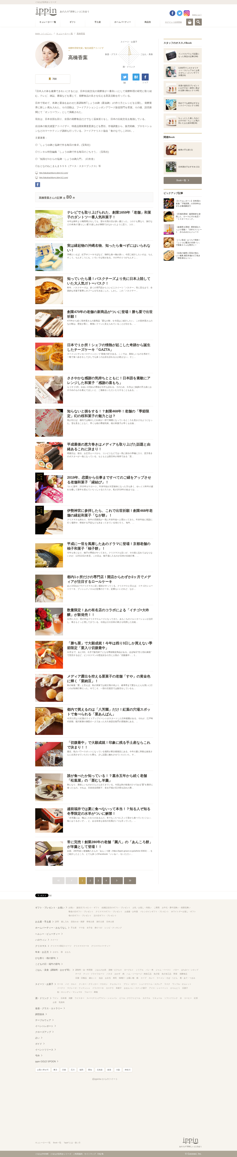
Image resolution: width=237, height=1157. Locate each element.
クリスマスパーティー (100, 946)
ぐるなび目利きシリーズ (60, 1154)
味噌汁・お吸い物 (126, 978)
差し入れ (65, 922)
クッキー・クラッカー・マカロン (93, 984)
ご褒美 (157, 907)
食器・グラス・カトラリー (48, 1008)
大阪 (118, 1070)
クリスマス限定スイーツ (60, 946)
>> (130, 880)
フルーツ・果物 (91, 992)
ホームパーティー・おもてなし (51, 927)
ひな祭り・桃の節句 (45, 958)
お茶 (55, 1002)
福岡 (81, 1070)
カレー (151, 978)
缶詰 (101, 978)
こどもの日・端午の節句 (47, 964)
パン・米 (149, 970)
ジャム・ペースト (163, 970)
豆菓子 (185, 988)
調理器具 (39, 1014)
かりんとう (175, 988)
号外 (37, 1055)
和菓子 (119, 988)
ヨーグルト (129, 970)
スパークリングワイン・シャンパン (102, 998)
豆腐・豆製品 (81, 978)
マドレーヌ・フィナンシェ (78, 988)
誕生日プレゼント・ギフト (88, 907)
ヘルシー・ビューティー (47, 934)
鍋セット (93, 978)
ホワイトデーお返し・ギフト (183, 911)
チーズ (78, 974)
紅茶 (196, 998)
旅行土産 (100, 922)
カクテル (146, 998)
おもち (68, 952)
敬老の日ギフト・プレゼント (81, 911)
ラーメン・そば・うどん (167, 978)
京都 (64, 1070)
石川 (73, 1070)
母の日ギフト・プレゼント (80, 915)
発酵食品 (183, 974)
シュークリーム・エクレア (150, 984)
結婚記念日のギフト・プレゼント (116, 907)
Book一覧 (57, 1143)
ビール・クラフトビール (129, 998)
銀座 (109, 1070)
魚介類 (156, 974)
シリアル (139, 970)
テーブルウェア (43, 1020)
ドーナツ (61, 988)
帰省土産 (90, 922)
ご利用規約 (78, 1154)
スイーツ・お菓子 (44, 984)
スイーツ (54, 940)
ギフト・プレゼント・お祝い (50, 907)
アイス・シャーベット (158, 988)
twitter (180, 13)
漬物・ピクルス (115, 970)
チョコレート (115, 984)
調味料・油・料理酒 (83, 970)
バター (176, 970)
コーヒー (188, 998)
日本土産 (110, 922)
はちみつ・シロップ (189, 970)
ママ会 (81, 928)
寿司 (115, 978)
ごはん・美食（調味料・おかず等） (53, 970)
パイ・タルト (71, 984)
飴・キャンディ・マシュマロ (69, 992)
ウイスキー (79, 998)
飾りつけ (98, 928)
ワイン (55, 998)
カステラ (110, 988)
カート (189, 22)
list (125, 82)
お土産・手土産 (43, 921)
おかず (117, 974)
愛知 (90, 1070)
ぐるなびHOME (42, 1154)
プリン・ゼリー (130, 984)
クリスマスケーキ (81, 946)
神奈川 (127, 1070)
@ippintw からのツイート (105, 1079)
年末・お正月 (42, 952)
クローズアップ (43, 1032)
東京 (55, 1070)
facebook (172, 13)
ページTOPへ (227, 1149)
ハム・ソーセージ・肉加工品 (139, 974)
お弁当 (108, 978)
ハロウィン (40, 940)
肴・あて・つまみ (187, 978)
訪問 (57, 922)
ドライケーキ (98, 988)
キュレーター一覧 (42, 1143)
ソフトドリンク (171, 998)
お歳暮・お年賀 (131, 911)
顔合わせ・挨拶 (77, 922)
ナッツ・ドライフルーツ (93, 974)
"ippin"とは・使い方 (72, 1143)
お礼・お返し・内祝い (142, 907)
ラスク (167, 984)
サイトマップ (90, 1154)
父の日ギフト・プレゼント (105, 915)
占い (37, 1038)
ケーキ (60, 984)
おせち (55, 952)
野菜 (175, 974)
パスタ (109, 974)
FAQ (99, 1154)
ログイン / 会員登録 (173, 22)
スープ (143, 978)
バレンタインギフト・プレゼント (154, 911)
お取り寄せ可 (43, 1070)
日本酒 (63, 998)
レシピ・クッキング (113, 928)
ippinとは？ (197, 15)
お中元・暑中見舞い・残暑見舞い (176, 907)
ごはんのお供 (100, 970)
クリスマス (40, 946)
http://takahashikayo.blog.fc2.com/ (53, 173)
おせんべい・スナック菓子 (135, 988)
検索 (198, 22)
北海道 (100, 1070)
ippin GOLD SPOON (45, 1061)
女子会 (89, 928)
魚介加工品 (166, 974)
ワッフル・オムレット (181, 984)
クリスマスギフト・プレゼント (109, 911)
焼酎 (71, 998)
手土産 (74, 928)
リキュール (157, 998)
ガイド (38, 1043)
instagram (187, 13)
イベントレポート (44, 1026)
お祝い (71, 907)
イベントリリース (44, 1049)
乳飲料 (62, 1002)
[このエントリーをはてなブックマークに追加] (136, 77)
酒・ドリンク (42, 998)
